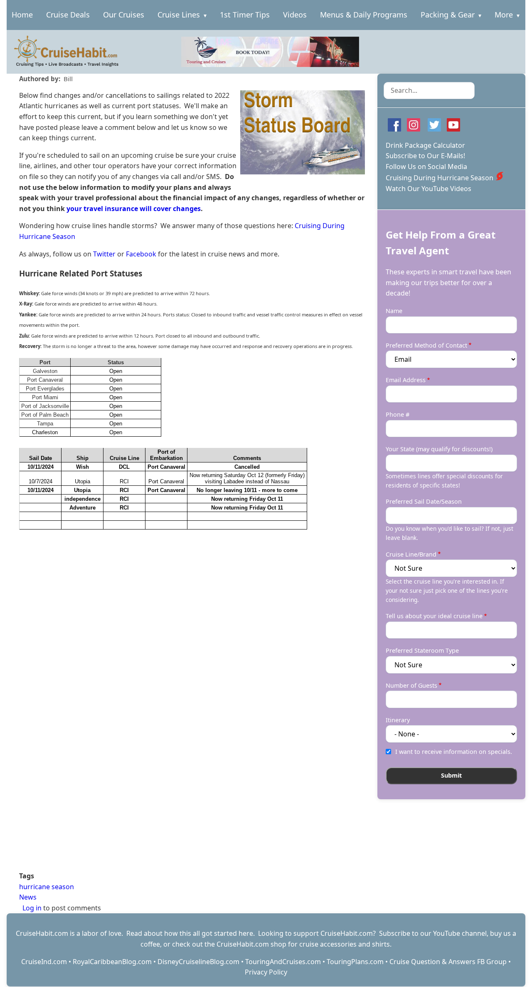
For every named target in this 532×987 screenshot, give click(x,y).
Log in (32, 907)
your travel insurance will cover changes (133, 208)
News (28, 897)
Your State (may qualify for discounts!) (439, 449)
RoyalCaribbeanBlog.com (112, 961)
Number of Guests (411, 685)
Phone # (397, 414)
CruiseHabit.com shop (251, 944)
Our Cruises (123, 15)
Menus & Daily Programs (363, 15)
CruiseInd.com (44, 961)
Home (22, 15)
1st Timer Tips (245, 15)
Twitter (104, 254)
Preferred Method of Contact (426, 345)
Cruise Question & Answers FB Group (448, 961)
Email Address (406, 380)
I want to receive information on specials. (453, 752)
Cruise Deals (68, 15)
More (504, 15)
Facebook (141, 254)
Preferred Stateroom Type (422, 650)
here (246, 933)
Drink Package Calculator (425, 145)
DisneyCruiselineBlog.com (198, 961)
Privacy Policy (266, 972)
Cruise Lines (179, 15)
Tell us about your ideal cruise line (434, 616)
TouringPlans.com (355, 961)
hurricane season (46, 886)
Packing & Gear (448, 15)
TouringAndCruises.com (283, 961)
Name (394, 311)
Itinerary (398, 720)
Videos (295, 15)
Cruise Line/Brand (411, 554)
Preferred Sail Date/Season (424, 501)
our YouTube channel (453, 933)
